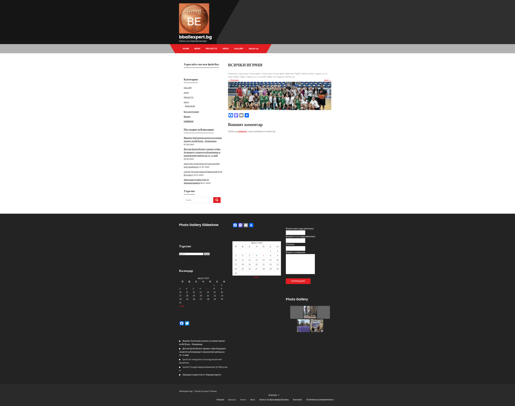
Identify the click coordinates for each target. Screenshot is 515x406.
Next (327, 80)
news (186, 92)
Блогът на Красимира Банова (274, 399)
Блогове (273, 395)
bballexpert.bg (195, 37)
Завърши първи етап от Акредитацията (201, 374)
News (252, 399)
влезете (242, 131)
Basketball (190, 106)
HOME (186, 48)
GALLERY (238, 48)
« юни (181, 306)
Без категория (191, 111)
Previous (233, 80)
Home (243, 399)
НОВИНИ (188, 121)
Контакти (297, 399)
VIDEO (225, 48)
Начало (220, 399)
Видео (187, 116)
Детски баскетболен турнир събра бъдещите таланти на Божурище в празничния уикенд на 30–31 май (202, 152)
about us (253, 48)
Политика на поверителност (320, 399)
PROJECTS (211, 48)
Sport (186, 102)
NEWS (197, 48)
